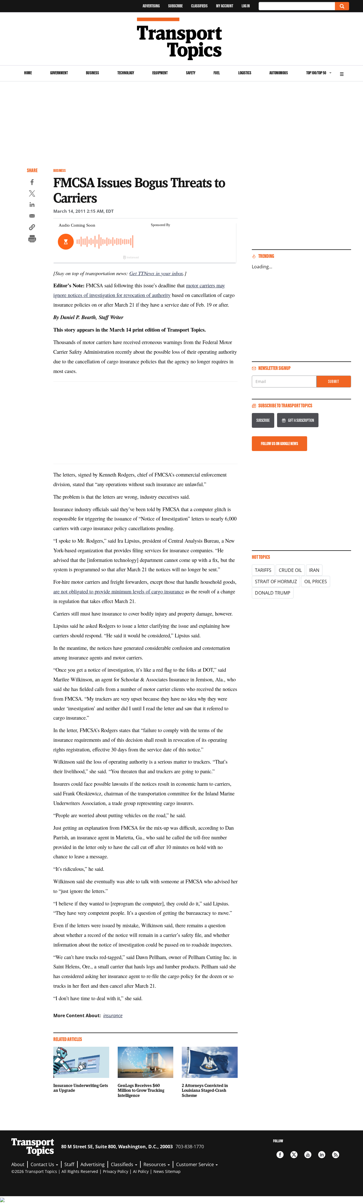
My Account (224, 6)
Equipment (160, 72)
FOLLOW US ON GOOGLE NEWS (279, 443)
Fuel (217, 72)
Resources (155, 1164)
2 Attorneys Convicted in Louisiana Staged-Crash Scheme (205, 1090)
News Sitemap (167, 1171)
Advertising (151, 6)
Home (28, 72)
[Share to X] (32, 194)
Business (92, 72)
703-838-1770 (190, 1146)
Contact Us (43, 1164)
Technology (125, 72)
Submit (333, 381)
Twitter (293, 1154)
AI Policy (141, 1171)
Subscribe (175, 6)
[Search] (342, 6)
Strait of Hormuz (276, 581)
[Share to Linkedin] (32, 205)
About (17, 1164)
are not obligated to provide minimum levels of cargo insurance (118, 591)
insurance (113, 1015)
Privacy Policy (115, 1171)
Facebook (280, 1154)
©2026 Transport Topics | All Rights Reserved (54, 1171)
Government (59, 72)
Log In (246, 6)
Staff (69, 1164)
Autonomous (278, 72)
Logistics (244, 72)
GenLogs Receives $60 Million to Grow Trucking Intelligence (141, 1090)
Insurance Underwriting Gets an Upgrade (80, 1088)
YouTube (307, 1154)
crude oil (290, 570)
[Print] (32, 239)
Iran (314, 570)
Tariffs (263, 570)
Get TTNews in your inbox (156, 273)
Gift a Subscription (301, 420)
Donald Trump (272, 593)
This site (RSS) (335, 1154)
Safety (190, 72)
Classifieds (199, 6)
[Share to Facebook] (32, 183)
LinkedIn (321, 1154)
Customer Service (195, 1164)
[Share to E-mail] (32, 217)
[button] (32, 228)
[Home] (181, 39)
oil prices (315, 581)
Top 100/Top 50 (316, 72)
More (342, 73)
